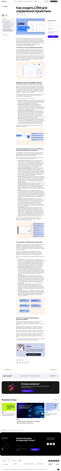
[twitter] (4, 35)
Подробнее (51, 32)
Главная (3, 430)
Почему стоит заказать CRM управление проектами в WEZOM (8, 30)
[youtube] (53, 461)
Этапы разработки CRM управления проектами (6, 28)
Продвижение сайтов (50, 464)
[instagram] (51, 461)
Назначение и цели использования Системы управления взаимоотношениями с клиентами (8, 23)
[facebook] (2, 35)
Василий (6, 15)
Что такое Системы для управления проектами (6, 21)
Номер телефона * (53, 28)
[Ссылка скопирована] (8, 35)
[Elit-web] (57, 464)
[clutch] (55, 461)
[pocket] (6, 35)
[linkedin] (57, 461)
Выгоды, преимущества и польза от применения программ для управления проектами (8, 26)
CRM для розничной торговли (21, 91)
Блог (6, 430)
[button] (49, 29)
